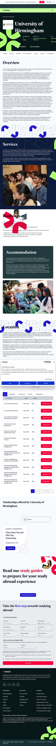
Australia (5, 696)
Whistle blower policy (42, 702)
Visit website (35, 46)
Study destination (42, 633)
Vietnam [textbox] (5, 647)
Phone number (41, 621)
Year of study (41, 627)
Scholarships (23, 702)
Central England (21, 46)
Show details (48, 379)
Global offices (40, 694)
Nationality (23, 627)
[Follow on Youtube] (13, 684)
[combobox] (40, 623)
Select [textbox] (22, 629)
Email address (6, 627)
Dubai (4, 702)
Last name (23, 621)
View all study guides (27, 595)
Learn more (10, 548)
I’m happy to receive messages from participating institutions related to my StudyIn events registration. (28, 659)
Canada (5, 699)
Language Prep (24, 699)
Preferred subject (24, 633)
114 (46, 491)
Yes (42, 2)
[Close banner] (53, 362)
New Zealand (6, 708)
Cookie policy (49, 742)
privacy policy (24, 652)
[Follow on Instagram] (18, 684)
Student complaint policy (43, 708)
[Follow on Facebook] (9, 684)
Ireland (5, 705)
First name (6, 621)
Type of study (7, 633)
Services (22, 696)
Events (21, 705)
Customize (27, 383)
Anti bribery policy (41, 696)
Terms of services (33, 742)
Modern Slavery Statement (44, 705)
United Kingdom (7, 694)
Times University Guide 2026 (16, 222)
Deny (10, 383)
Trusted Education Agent (43, 711)
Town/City (23, 645)
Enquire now (46, 403)
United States (7, 711)
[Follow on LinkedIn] (4, 684)
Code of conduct (41, 699)
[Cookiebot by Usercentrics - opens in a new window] (45, 362)
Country (5, 645)
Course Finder (24, 694)
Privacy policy (41, 742)
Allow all (46, 383)
